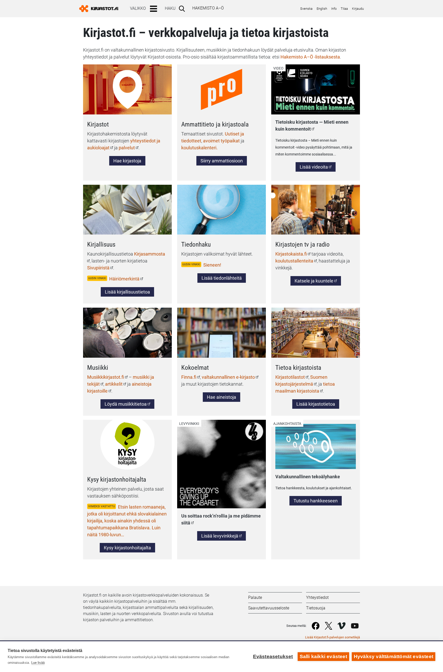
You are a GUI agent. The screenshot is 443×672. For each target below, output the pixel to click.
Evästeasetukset (273, 656)
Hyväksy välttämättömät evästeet (393, 656)
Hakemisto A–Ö (208, 8)
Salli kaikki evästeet (323, 656)
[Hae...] (183, 8)
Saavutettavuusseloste (268, 608)
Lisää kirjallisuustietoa (127, 292)
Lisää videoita (318, 167)
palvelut (127, 147)
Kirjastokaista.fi (291, 254)
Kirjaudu (358, 9)
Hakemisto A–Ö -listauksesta (310, 57)
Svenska (306, 9)
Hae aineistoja (221, 397)
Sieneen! (212, 265)
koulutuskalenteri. (199, 147)
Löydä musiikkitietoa (126, 404)
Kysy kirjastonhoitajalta (127, 547)
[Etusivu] (100, 8)
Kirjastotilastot (290, 377)
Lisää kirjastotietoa (315, 404)
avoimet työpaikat (221, 140)
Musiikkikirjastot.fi (105, 377)
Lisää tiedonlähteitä (222, 278)
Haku (170, 8)
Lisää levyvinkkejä (219, 536)
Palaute (255, 597)
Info (334, 9)
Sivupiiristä (98, 267)
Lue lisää (38, 663)
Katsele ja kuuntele (318, 282)
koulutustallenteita (294, 261)
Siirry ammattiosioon (221, 160)
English (322, 9)
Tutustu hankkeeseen (316, 500)
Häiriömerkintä (124, 278)
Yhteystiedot (317, 597)
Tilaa (344, 9)
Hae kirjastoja (127, 160)
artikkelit (114, 384)
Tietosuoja (315, 608)
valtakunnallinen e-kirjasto (228, 377)
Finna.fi (188, 377)
